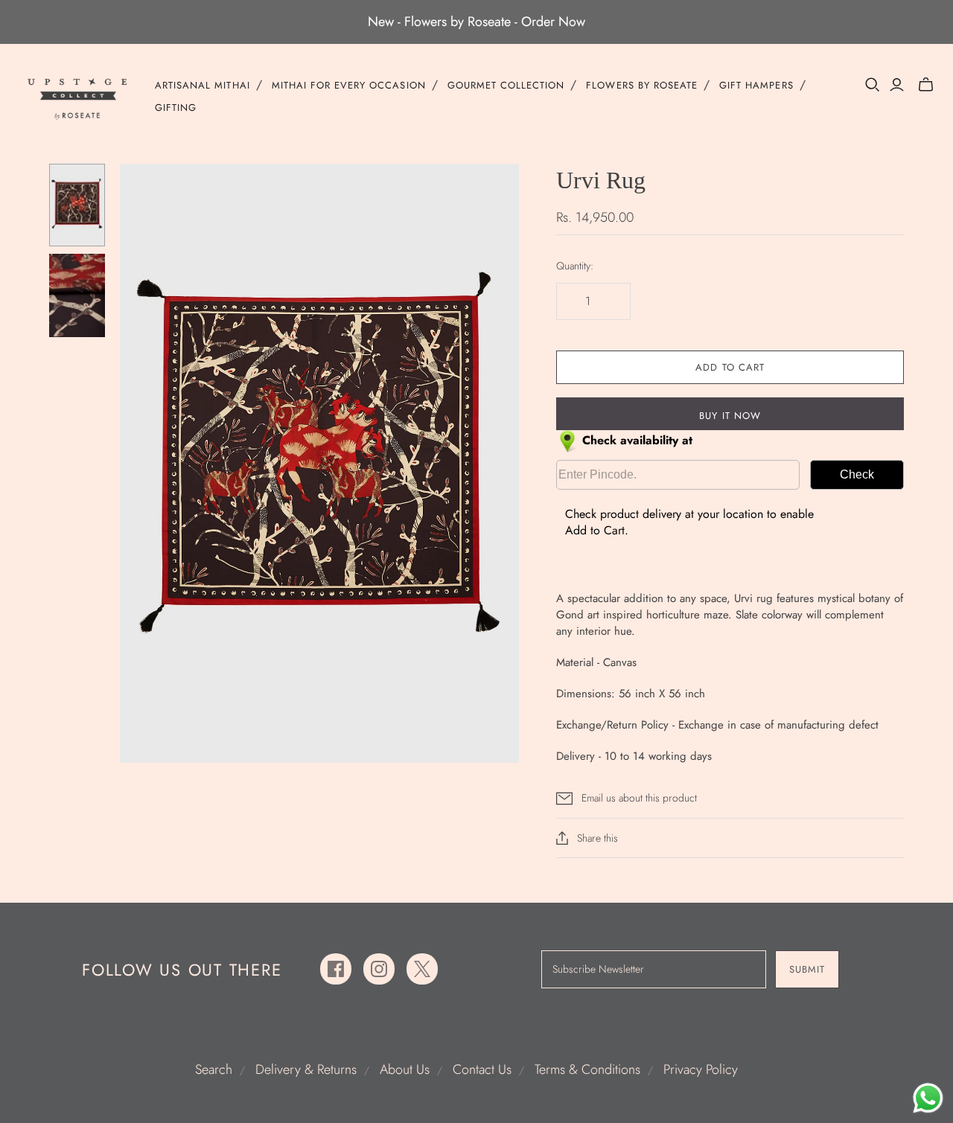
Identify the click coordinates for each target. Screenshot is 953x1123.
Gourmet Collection (506, 85)
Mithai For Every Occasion (349, 85)
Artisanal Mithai (202, 85)
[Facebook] (335, 969)
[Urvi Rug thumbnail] (77, 205)
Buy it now (729, 416)
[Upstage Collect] (78, 99)
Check (857, 474)
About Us (405, 1069)
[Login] (897, 85)
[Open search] (872, 84)
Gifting (176, 108)
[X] (422, 969)
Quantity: (574, 266)
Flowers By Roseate (642, 85)
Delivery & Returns (306, 1069)
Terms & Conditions (587, 1069)
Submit (807, 969)
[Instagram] (379, 969)
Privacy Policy (700, 1069)
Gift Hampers (756, 85)
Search (213, 1069)
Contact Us (482, 1069)
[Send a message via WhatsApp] (928, 1098)
